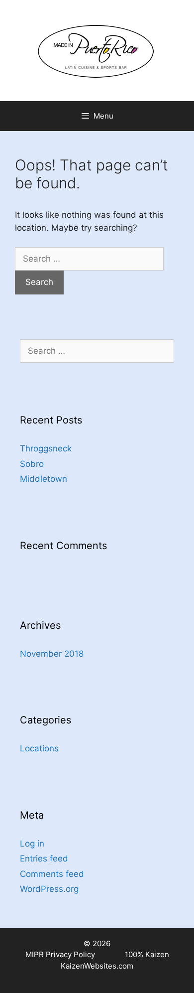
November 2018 (52, 654)
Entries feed (44, 858)
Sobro (32, 464)
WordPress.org (49, 889)
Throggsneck (46, 448)
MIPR (34, 954)
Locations (39, 748)
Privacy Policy (70, 954)
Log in (32, 844)
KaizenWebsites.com (97, 966)
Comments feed (52, 874)
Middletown (43, 479)
